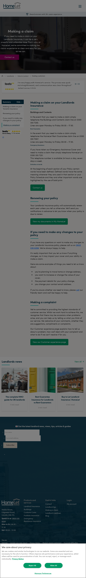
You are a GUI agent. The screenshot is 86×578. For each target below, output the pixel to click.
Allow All (53, 565)
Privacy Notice (18, 559)
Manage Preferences (43, 573)
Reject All (32, 565)
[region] (43, 560)
